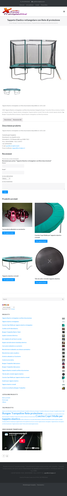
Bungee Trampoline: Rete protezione (22, 23)
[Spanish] (8, 305)
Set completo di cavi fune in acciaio (30, 421)
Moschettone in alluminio (40, 419)
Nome (4, 163)
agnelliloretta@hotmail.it (39, 1)
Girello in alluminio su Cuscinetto (27, 419)
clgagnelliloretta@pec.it (18, 148)
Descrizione (7, 119)
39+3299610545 (26, 1)
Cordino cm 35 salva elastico (30, 416)
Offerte (4, 402)
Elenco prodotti (6, 397)
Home (10, 23)
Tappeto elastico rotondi (35, 112)
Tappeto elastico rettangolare (20, 112)
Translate (13, 309)
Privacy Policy (44, 5)
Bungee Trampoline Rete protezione (11, 114)
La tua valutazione (7, 176)
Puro (43, 485)
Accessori (22, 5)
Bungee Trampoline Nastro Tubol (57, 411)
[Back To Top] (63, 492)
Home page (5, 400)
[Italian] (6, 305)
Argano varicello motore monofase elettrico (11, 411)
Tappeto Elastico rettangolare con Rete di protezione (34, 114)
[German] (4, 305)
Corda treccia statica (19, 416)
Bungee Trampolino (31, 485)
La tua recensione (7, 181)
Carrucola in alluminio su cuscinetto (50, 413)
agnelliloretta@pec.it (50, 473)
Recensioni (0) (17, 119)
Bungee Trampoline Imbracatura (28, 411)
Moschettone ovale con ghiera (52, 419)
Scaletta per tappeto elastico (17, 421)
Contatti (37, 5)
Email (4, 169)
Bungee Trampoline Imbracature (43, 411)
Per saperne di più (8, 233)
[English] (3, 305)
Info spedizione (29, 5)
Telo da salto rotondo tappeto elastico (52, 112)
